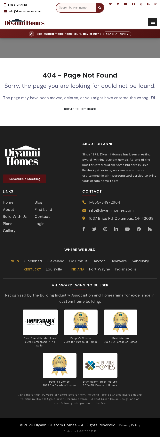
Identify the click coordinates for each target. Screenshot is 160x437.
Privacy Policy (129, 425)
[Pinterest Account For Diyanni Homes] (141, 4)
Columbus (78, 261)
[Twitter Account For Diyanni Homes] (110, 4)
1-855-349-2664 (104, 202)
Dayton (99, 261)
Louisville (54, 269)
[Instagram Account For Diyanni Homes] (155, 4)
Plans (7, 223)
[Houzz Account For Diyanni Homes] (148, 4)
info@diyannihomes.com (111, 210)
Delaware (118, 261)
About (8, 209)
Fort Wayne (99, 269)
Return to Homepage (80, 109)
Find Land (43, 209)
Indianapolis (125, 269)
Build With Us (15, 216)
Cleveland (56, 261)
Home (8, 202)
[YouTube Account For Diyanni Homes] (125, 4)
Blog (39, 202)
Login (40, 223)
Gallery (9, 230)
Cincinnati (33, 261)
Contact (42, 216)
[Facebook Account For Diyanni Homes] (134, 4)
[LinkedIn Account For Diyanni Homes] (118, 4)
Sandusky (140, 261)
